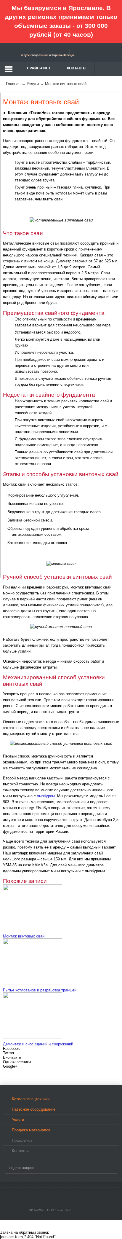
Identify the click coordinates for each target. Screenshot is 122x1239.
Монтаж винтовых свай (23, 936)
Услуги (18, 1119)
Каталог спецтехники (30, 1099)
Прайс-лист (39, 68)
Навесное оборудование (33, 1109)
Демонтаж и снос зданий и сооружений (38, 1044)
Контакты (76, 68)
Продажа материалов (31, 1130)
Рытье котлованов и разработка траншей (39, 990)
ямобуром (46, 796)
